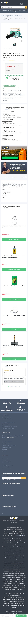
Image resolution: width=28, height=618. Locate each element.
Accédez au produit (14, 239)
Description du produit (9, 85)
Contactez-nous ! (6, 461)
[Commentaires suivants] (24, 376)
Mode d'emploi (5, 443)
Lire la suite (5, 100)
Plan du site (6, 535)
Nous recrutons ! (6, 469)
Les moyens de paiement (8, 422)
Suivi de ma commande (8, 420)
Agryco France (20, 535)
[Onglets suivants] (26, 177)
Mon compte (5, 458)
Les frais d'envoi (6, 424)
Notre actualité (6, 463)
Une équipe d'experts (7, 465)
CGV (9, 531)
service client (20, 10)
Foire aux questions (7, 441)
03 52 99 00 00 (5, 10)
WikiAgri (4, 451)
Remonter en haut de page (14, 395)
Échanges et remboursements (9, 426)
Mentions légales (8, 529)
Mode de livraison (6, 418)
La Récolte (4, 449)
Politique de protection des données (13, 533)
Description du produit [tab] (11, 176)
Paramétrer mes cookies (13, 527)
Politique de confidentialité (15, 589)
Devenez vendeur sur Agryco (9, 445)
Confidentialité (18, 529)
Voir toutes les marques (8, 428)
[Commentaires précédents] (3, 376)
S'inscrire (24, 478)
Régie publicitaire (6, 447)
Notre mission (5, 467)
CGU (5, 531)
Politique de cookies (17, 531)
